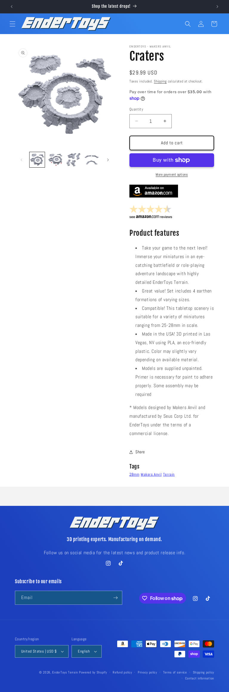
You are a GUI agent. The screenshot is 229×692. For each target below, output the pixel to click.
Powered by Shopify (93, 672)
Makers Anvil (151, 474)
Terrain (169, 474)
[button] (12, 23)
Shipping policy (203, 672)
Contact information (199, 678)
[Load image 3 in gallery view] (73, 159)
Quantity (136, 109)
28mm (134, 474)
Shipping (160, 81)
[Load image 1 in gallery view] (37, 159)
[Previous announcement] (11, 6)
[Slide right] (107, 159)
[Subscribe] (115, 598)
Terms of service (175, 672)
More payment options (172, 174)
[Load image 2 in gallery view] (55, 159)
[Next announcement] (217, 6)
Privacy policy (147, 672)
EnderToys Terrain (65, 672)
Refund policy (122, 672)
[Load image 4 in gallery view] (91, 159)
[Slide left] (21, 159)
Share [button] (140, 451)
